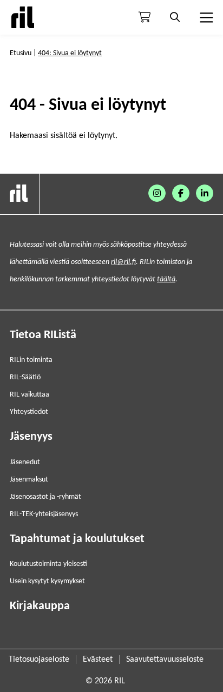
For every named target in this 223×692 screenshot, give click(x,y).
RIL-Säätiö (25, 377)
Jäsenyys (31, 437)
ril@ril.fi (123, 262)
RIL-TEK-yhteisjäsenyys (44, 514)
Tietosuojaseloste (39, 659)
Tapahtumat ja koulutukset (77, 539)
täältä (166, 279)
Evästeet (98, 659)
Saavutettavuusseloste (165, 659)
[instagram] (157, 193)
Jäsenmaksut (29, 480)
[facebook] (180, 193)
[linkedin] (204, 193)
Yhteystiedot (29, 412)
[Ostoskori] (144, 17)
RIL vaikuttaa (29, 395)
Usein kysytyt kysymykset (47, 581)
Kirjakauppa (40, 606)
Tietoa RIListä (43, 335)
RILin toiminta (31, 360)
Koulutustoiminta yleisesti (48, 564)
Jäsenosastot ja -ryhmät (45, 497)
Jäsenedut (25, 462)
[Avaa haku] (174, 17)
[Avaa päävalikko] (205, 17)
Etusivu (20, 53)
